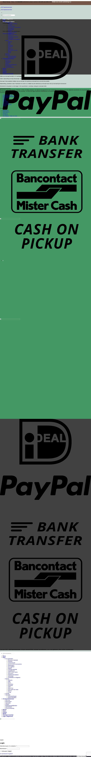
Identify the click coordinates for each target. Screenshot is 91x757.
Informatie (7, 55)
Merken (7, 40)
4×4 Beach (5, 114)
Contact (5, 71)
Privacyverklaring (9, 67)
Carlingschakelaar (12, 32)
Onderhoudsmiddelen (13, 37)
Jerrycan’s (10, 35)
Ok (77, 756)
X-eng (9, 52)
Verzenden (7, 62)
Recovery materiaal (12, 23)
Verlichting (10, 38)
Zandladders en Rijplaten (14, 39)
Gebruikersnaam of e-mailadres (8, 746)
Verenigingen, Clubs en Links (10, 116)
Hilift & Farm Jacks (12, 34)
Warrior (9, 51)
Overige (7, 53)
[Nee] (86, 756)
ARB (9, 43)
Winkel (4, 72)
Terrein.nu (5, 113)
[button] (8, 19)
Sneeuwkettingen (12, 56)
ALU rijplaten (11, 29)
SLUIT (2, 740)
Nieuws (5, 68)
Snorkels (10, 24)
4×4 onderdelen (9, 22)
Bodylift (10, 31)
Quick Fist (10, 49)
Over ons (7, 60)
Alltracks (10, 41)
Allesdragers (11, 28)
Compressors (11, 33)
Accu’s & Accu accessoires (14, 27)
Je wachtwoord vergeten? (6, 753)
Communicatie (11, 26)
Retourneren (8, 61)
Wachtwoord (3, 748)
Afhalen (7, 63)
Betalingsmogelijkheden (11, 64)
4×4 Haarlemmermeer (8, 58)
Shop (4, 21)
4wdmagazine (6, 112)
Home (4, 20)
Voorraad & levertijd (8, 73)
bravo (9, 44)
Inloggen (9, 751)
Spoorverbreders (12, 57)
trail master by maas (12, 50)
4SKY (9, 47)
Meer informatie (82, 756)
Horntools (10, 46)
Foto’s (4, 69)
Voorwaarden (8, 66)
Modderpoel (5, 110)
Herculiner (10, 45)
